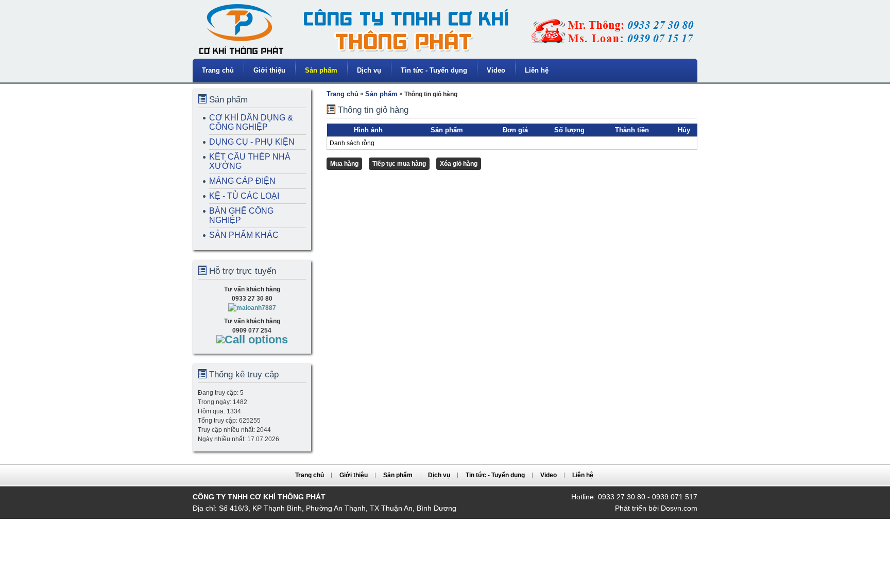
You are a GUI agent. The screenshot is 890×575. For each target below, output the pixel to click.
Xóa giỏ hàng (458, 163)
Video (496, 70)
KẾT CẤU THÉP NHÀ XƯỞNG (249, 161)
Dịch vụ (369, 70)
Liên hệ (537, 70)
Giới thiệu (269, 70)
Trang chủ (218, 70)
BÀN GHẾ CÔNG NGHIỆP (241, 215)
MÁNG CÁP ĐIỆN (242, 181)
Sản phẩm (321, 70)
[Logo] (445, 56)
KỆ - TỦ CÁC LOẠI (244, 195)
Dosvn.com (679, 508)
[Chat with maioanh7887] (252, 307)
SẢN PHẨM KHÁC (244, 235)
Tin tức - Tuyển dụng (434, 70)
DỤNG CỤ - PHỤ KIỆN (252, 141)
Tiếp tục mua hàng (399, 163)
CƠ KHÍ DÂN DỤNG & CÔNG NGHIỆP (251, 122)
